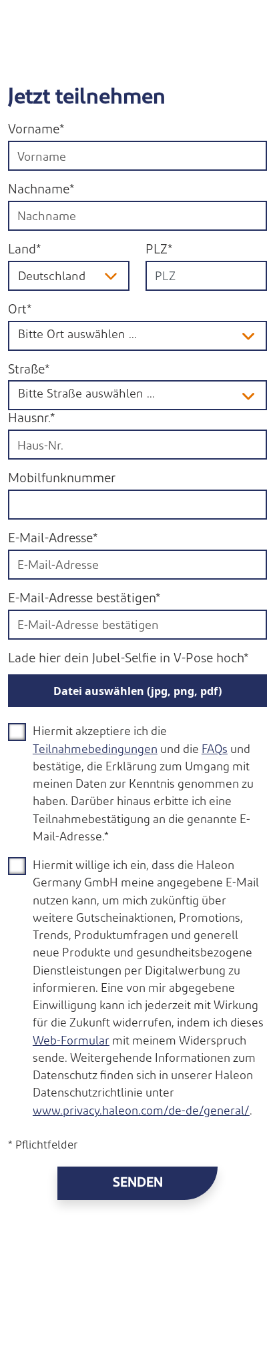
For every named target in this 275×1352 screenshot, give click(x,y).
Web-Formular (71, 1041)
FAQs (215, 750)
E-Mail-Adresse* (52, 539)
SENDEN (138, 1183)
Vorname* (36, 130)
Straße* (28, 370)
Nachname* (41, 190)
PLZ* (159, 250)
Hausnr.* (31, 419)
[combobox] (206, 275)
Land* (24, 250)
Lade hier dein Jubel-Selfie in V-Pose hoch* (128, 659)
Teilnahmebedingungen (95, 750)
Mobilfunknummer (61, 479)
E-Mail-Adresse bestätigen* (84, 599)
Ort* (19, 310)
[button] (249, 336)
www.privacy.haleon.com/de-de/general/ (141, 1111)
